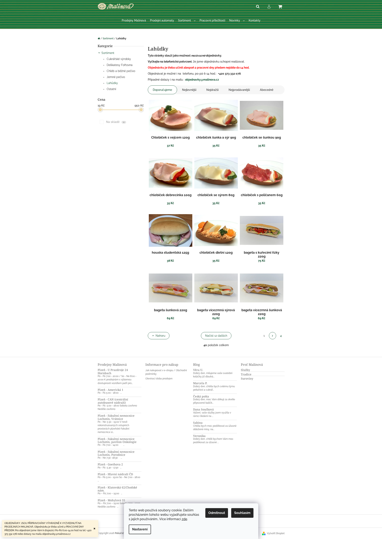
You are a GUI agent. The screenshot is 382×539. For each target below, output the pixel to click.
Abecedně (266, 89)
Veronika (199, 435)
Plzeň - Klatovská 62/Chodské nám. (117, 489)
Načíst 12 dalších (216, 335)
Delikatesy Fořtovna (119, 65)
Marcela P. (200, 383)
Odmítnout (216, 513)
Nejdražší (212, 89)
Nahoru (160, 335)
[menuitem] (134, 20)
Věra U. (198, 369)
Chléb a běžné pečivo (120, 71)
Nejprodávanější (239, 89)
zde (184, 519)
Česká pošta (201, 396)
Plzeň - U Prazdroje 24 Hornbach (113, 371)
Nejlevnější (189, 89)
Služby (245, 369)
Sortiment (107, 53)
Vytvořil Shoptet (276, 533)
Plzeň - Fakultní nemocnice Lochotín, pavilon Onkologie (117, 440)
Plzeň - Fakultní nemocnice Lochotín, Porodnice (116, 453)
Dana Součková (203, 409)
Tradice (246, 374)
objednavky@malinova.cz (202, 79)
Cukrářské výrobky (118, 59)
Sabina (198, 422)
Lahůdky (112, 83)
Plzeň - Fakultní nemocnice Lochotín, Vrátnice (116, 417)
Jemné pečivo (115, 77)
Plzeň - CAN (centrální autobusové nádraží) (113, 401)
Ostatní (111, 89)
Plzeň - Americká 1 (110, 389)
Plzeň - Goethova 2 (110, 464)
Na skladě (115, 122)
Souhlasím (242, 513)
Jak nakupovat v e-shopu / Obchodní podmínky (166, 372)
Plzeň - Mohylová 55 (111, 500)
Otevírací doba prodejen (158, 378)
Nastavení (140, 529)
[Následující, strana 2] (272, 335)
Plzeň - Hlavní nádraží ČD (115, 474)
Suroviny (247, 378)
